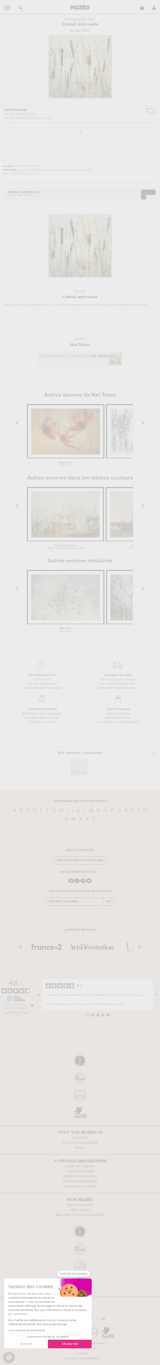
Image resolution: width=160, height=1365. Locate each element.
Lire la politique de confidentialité (26, 1330)
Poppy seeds (65, 464)
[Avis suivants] (157, 995)
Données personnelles (82, 1358)
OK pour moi (70, 1343)
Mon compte (80, 1210)
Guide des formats (80, 1171)
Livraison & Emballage (80, 1181)
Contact (82, 1353)
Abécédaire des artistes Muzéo (80, 801)
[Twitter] (89, 882)
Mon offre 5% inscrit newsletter (80, 1215)
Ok (108, 901)
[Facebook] (71, 882)
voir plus (138, 994)
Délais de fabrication (80, 1176)
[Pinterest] (83, 882)
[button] (9, 1357)
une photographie (36, 304)
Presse (80, 1147)
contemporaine (77, 304)
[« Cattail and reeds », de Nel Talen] (79, 766)
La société (80, 1137)
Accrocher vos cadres (80, 1186)
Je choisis (26, 1343)
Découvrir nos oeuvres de (74, 356)
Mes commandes (80, 1205)
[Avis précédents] (39, 995)
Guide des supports (80, 1166)
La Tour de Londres (65, 547)
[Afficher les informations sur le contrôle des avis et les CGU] (32, 1005)
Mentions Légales (82, 1348)
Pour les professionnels (80, 1142)
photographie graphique (131, 304)
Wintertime (65, 630)
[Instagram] (77, 882)
